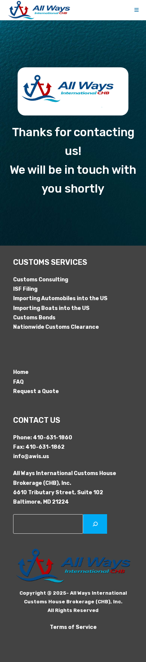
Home (20, 372)
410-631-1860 (52, 437)
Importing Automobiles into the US (60, 298)
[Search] (95, 524)
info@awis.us (31, 456)
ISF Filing (25, 289)
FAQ (18, 382)
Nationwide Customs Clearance (56, 327)
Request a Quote (36, 391)
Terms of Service (73, 627)
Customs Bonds (34, 317)
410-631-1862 (44, 447)
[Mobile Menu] (136, 10)
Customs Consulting (40, 279)
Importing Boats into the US (51, 308)
